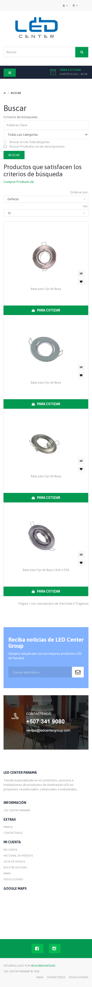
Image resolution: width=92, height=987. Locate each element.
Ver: (85, 206)
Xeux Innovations (43, 965)
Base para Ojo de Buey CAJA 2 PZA (46, 570)
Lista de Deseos (14, 861)
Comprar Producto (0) (19, 182)
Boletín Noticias (15, 867)
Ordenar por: (79, 192)
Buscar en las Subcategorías (29, 142)
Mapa (7, 873)
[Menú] (75, 5)
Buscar (16, 93)
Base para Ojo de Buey (46, 289)
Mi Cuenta (10, 849)
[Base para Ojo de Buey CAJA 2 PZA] (46, 535)
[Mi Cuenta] (65, 5)
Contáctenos (13, 832)
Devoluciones (13, 879)
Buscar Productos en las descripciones (37, 146)
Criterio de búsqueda (21, 117)
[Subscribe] (78, 672)
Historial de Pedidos (18, 855)
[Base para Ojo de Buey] (46, 254)
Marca (8, 827)
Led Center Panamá (17, 810)
